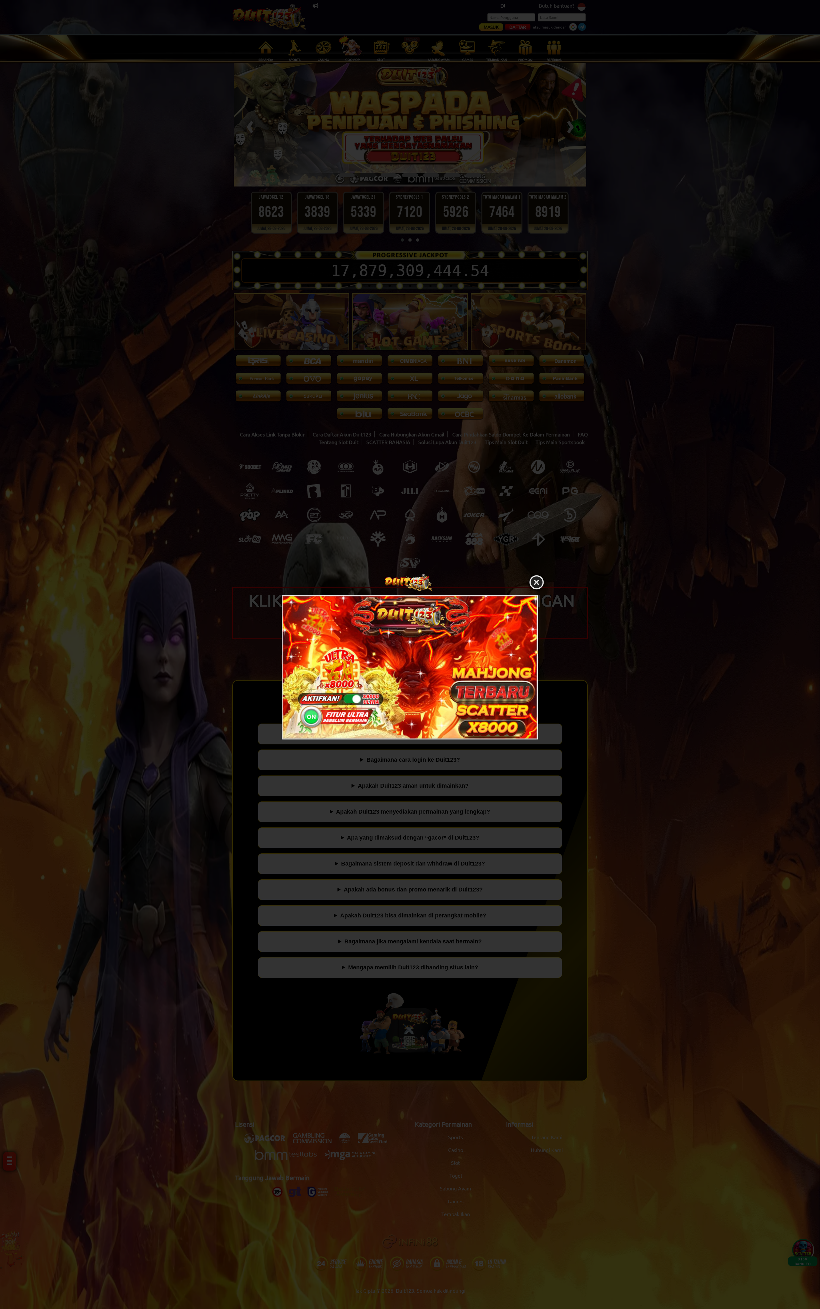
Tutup (536, 582)
